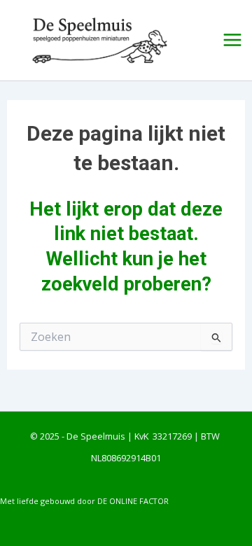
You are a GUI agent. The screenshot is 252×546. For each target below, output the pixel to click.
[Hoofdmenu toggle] (232, 40)
